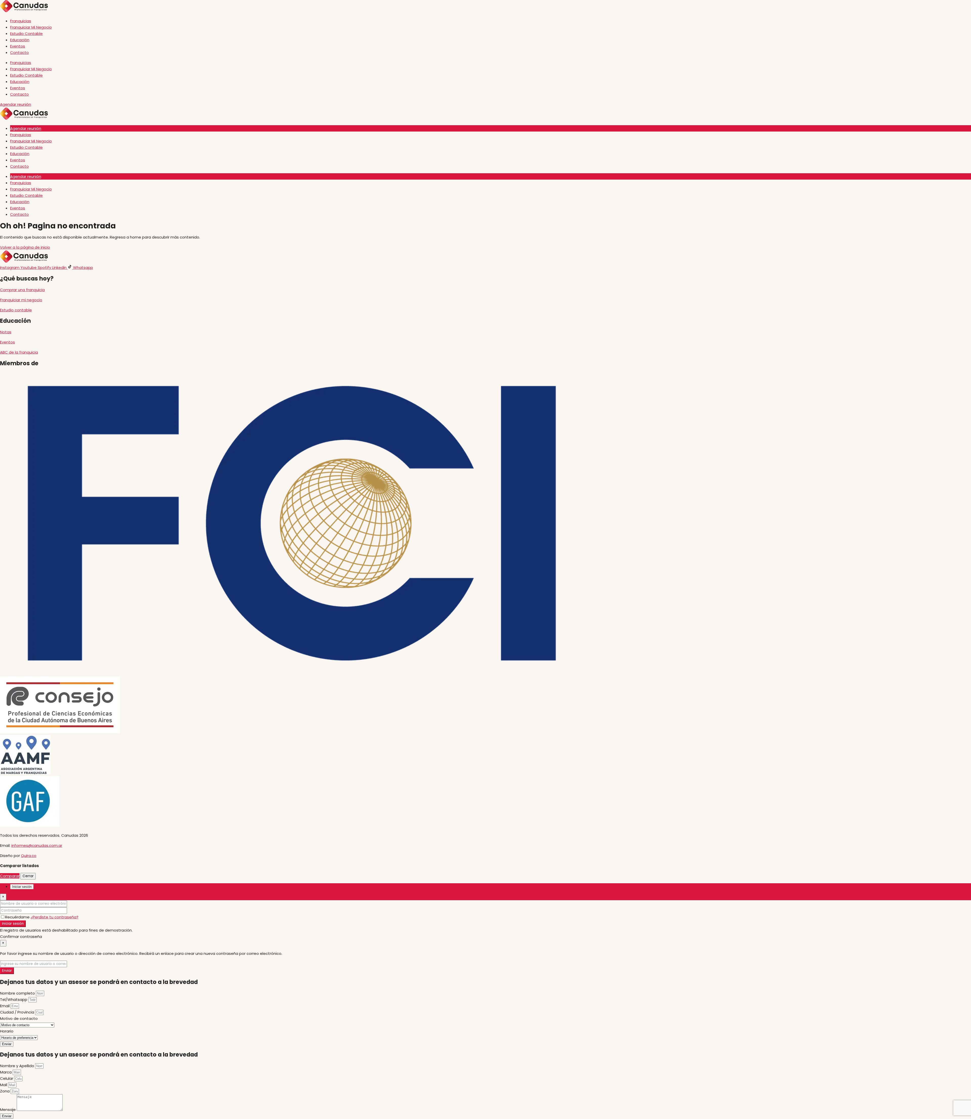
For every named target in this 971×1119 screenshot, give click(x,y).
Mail (4, 1084)
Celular (7, 1078)
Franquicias (20, 21)
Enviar (7, 970)
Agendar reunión (25, 128)
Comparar (9, 875)
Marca (6, 1072)
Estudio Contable (26, 33)
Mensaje (8, 1109)
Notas (5, 332)
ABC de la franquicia (19, 352)
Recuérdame (18, 917)
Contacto (19, 52)
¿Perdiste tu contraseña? (54, 917)
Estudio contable (16, 310)
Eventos (17, 46)
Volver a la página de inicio (25, 247)
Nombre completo (18, 993)
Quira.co (28, 855)
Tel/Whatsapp (14, 999)
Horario (6, 1031)
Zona (5, 1091)
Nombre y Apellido (17, 1065)
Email (5, 1005)
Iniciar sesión (13, 923)
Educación (19, 39)
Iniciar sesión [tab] (22, 887)
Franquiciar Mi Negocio (31, 27)
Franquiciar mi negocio (21, 300)
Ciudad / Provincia (17, 1012)
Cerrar (28, 876)
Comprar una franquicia (22, 289)
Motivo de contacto (19, 1018)
